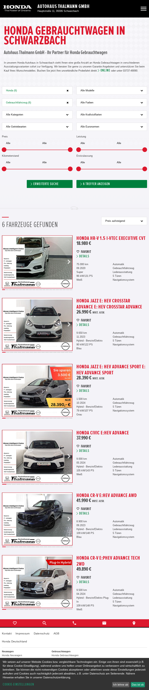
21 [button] (70, 289)
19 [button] (64, 289)
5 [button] (17, 289)
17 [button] (57, 289)
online (105, 70)
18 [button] (60, 289)
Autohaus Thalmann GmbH (63, 6)
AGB (56, 633)
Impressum (23, 633)
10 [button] (33, 289)
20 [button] (67, 289)
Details (84, 256)
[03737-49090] (74, 623)
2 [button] (6, 289)
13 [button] (43, 289)
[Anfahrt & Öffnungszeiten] (134, 623)
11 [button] (37, 289)
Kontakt (7, 633)
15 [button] (50, 289)
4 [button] (13, 289)
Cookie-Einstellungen (18, 684)
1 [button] (3, 289)
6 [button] (20, 289)
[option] (37, 261)
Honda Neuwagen (12, 655)
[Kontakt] (104, 623)
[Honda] (18, 8)
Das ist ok (138, 684)
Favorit (86, 252)
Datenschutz (42, 633)
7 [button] (23, 289)
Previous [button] (5, 261)
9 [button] (30, 289)
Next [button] (69, 261)
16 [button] (54, 289)
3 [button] (10, 289)
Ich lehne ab (120, 684)
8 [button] (27, 289)
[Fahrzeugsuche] (45, 623)
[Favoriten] (15, 623)
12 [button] (40, 289)
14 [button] (47, 289)
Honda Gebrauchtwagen (65, 655)
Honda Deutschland (14, 641)
